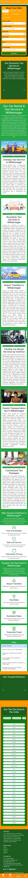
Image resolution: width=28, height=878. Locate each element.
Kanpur (14, 727)
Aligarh (14, 760)
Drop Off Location (6, 26)
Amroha (14, 780)
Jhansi (14, 748)
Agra (14, 730)
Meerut (14, 736)
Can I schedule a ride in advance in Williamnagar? (11, 658)
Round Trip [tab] (13, 10)
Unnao (14, 789)
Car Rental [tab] (6, 14)
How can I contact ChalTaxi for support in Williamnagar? (13, 663)
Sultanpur (14, 763)
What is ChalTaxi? (7, 646)
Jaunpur (14, 819)
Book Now (14, 53)
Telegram (10, 876)
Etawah (14, 775)
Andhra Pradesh (7, 718)
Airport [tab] (20, 10)
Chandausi (14, 810)
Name (3, 42)
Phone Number (6, 47)
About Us (5, 849)
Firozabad (14, 757)
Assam (24, 718)
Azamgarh (14, 772)
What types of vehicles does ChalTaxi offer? (12, 653)
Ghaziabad (14, 801)
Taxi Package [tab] (14, 14)
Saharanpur (14, 807)
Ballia (14, 792)
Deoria (14, 798)
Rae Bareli (14, 822)
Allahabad (14, 739)
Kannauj (14, 778)
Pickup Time (5, 36)
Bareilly (14, 745)
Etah (14, 783)
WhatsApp (14, 696)
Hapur (14, 804)
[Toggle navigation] (25, 2)
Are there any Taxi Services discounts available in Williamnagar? (12, 668)
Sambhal (14, 816)
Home (4, 847)
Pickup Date (5, 31)
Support (5, 852)
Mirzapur (14, 795)
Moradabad (14, 751)
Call (25, 876)
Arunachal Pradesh (16, 718)
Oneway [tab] (5, 10)
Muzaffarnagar (14, 766)
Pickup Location (6, 21)
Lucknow (14, 724)
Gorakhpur (14, 742)
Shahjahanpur (14, 754)
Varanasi (14, 733)
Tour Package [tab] (7, 17)
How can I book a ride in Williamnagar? (12, 649)
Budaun (14, 786)
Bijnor (14, 769)
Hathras (14, 813)
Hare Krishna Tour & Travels (14, 692)
